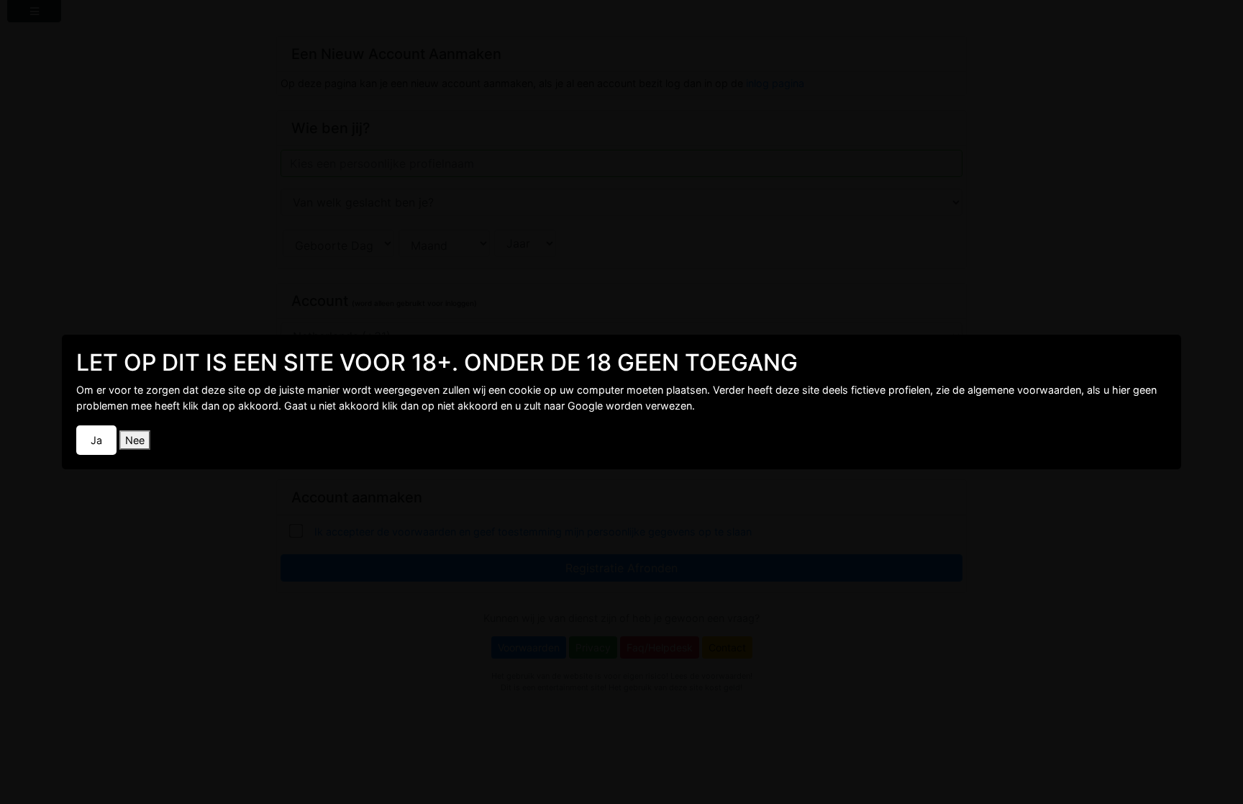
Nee (135, 440)
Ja (96, 440)
